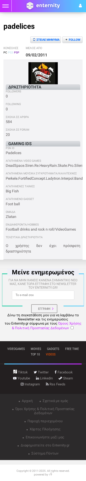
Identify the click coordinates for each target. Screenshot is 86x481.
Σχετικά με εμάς (55, 401)
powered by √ (43, 474)
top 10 (35, 354)
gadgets (53, 349)
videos (50, 354)
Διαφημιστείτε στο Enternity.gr (44, 445)
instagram (32, 384)
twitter (43, 372)
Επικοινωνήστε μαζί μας (44, 437)
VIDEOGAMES (16, 349)
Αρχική (27, 401)
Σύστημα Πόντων (44, 453)
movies (36, 349)
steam (67, 378)
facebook (65, 372)
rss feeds (57, 384)
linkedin (46, 378)
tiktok (22, 372)
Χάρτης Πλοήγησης (45, 429)
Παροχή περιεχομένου (45, 421)
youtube (23, 378)
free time (72, 349)
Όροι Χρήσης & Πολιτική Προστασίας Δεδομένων (44, 411)
